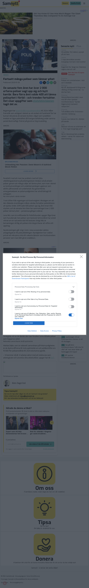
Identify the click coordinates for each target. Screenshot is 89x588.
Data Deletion (32, 331)
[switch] (71, 291)
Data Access (44, 331)
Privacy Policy (57, 331)
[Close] (82, 257)
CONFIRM (29, 323)
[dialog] (44, 294)
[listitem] (44, 287)
